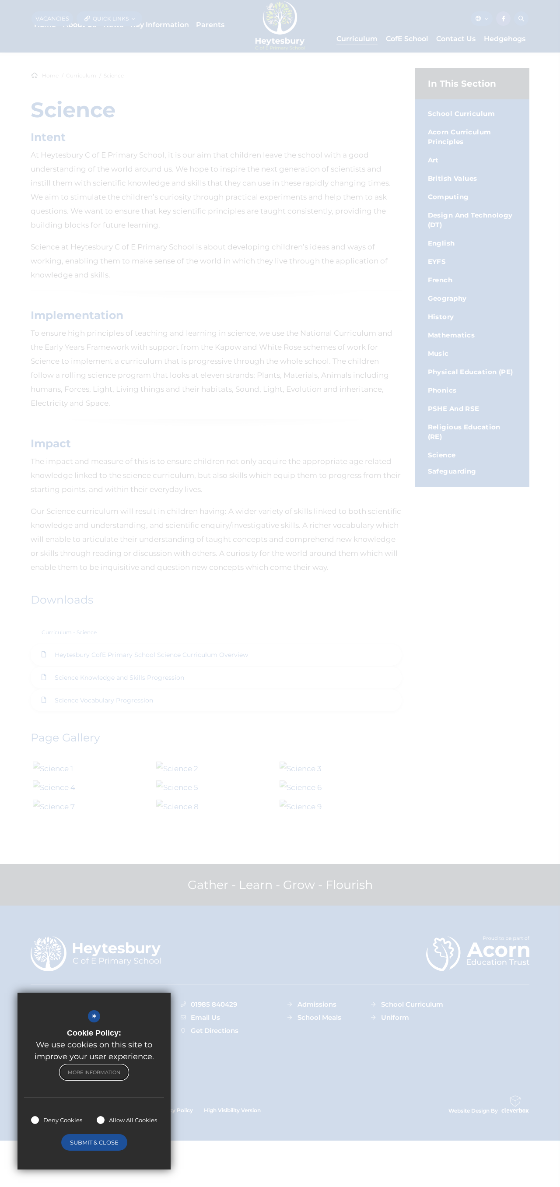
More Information (94, 1072)
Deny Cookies (62, 1120)
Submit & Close (94, 1142)
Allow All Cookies (133, 1120)
